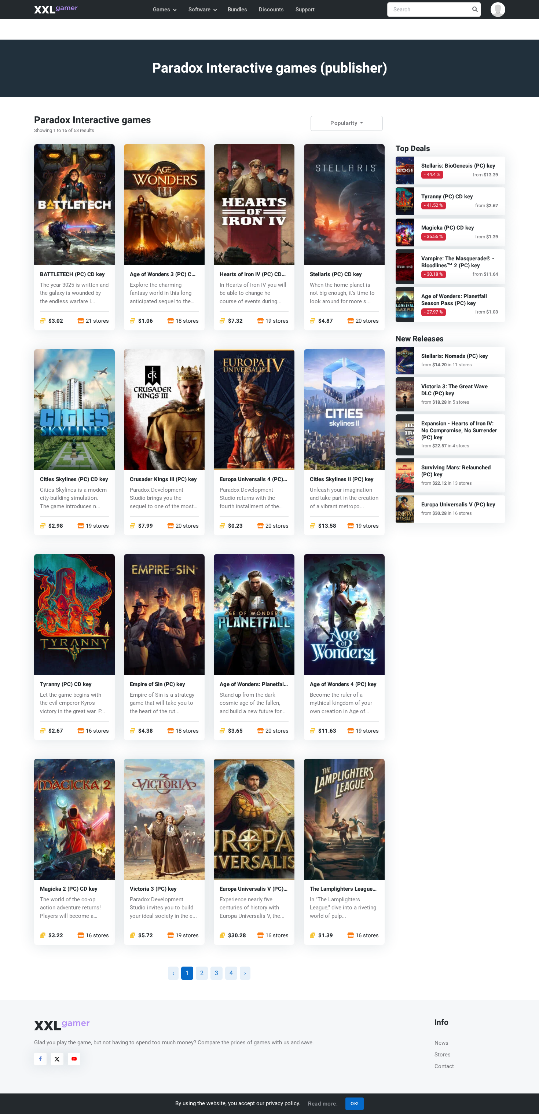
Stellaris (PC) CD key (336, 274)
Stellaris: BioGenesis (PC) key (458, 166)
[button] (498, 9)
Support (305, 9)
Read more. (323, 1103)
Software (199, 9)
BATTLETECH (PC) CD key (72, 274)
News (441, 1043)
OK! (355, 1103)
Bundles (237, 9)
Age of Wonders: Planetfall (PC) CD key (252, 684)
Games (161, 9)
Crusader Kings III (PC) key (163, 479)
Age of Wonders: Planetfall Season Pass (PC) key (454, 299)
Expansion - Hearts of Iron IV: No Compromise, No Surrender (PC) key (459, 430)
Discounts (271, 9)
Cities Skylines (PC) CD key (74, 479)
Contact (444, 1066)
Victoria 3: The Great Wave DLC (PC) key (454, 389)
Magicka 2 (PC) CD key (69, 889)
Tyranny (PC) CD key (66, 684)
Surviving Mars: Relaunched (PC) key (456, 471)
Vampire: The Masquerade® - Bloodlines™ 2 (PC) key (457, 262)
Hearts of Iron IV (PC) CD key (251, 274)
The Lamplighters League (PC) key (341, 889)
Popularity (344, 123)
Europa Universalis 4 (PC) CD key (251, 479)
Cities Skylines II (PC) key (342, 479)
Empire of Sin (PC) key (157, 684)
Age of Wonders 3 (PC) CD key (162, 274)
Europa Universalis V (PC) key (251, 889)
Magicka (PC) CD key (447, 228)
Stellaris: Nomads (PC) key (454, 356)
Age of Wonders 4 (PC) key (343, 684)
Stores (442, 1054)
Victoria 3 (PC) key (153, 889)
